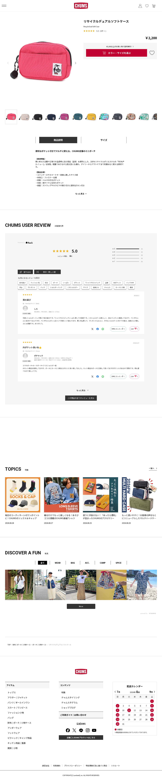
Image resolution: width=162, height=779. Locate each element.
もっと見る (79, 193)
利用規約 (56, 765)
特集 (63, 692)
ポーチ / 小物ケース (39, 645)
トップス (12, 692)
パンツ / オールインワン (19, 702)
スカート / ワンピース (17, 707)
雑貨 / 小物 (12, 748)
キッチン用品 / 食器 (17, 742)
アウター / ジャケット (17, 697)
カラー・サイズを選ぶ (119, 53)
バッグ (11, 717)
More (81, 606)
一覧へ (151, 468)
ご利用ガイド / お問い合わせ (73, 714)
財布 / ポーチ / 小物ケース (22, 645)
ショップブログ (68, 707)
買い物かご (153, 5)
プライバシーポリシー (73, 765)
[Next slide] (75, 63)
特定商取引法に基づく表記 (96, 765)
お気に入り (147, 5)
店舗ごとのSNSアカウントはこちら (81, 737)
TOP (9, 645)
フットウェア (14, 732)
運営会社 (45, 765)
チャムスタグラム (69, 702)
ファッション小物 (16, 712)
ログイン (140, 5)
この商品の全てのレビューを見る (81, 398)
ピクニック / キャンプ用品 (20, 737)
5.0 (74, 251)
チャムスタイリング (70, 697)
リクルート (115, 765)
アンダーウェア (15, 727)
